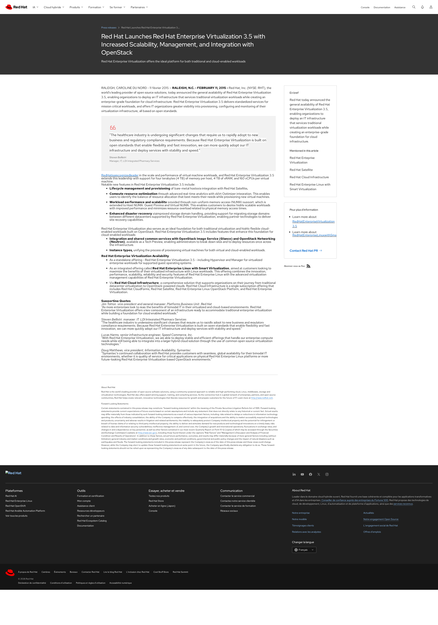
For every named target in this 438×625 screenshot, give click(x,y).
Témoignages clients (303, 525)
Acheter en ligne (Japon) (162, 505)
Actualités (368, 512)
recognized (122, 175)
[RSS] (308, 266)
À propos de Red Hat (27, 572)
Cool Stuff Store (161, 572)
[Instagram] (327, 475)
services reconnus (403, 503)
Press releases (109, 27)
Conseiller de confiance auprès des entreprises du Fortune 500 (354, 500)
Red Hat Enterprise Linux (18, 500)
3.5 (294, 226)
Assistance (399, 7)
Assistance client (86, 505)
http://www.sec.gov (147, 432)
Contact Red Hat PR (304, 251)
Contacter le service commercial (237, 495)
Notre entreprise (301, 512)
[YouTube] (302, 475)
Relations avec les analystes (306, 531)
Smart (334, 235)
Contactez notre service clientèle (237, 500)
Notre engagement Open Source (380, 519)
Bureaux (74, 572)
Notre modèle (299, 519)
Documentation (382, 7)
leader (134, 175)
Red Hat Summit (180, 572)
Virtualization (326, 221)
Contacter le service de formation (238, 505)
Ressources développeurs (90, 510)
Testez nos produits (159, 495)
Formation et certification (90, 495)
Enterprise (310, 221)
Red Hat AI (11, 495)
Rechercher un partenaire (90, 515)
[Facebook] (310, 475)
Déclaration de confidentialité (32, 583)
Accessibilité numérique (121, 583)
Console (365, 7)
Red (104, 175)
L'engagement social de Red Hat (380, 525)
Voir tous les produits (16, 515)
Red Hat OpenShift (15, 505)
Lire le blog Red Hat (113, 572)
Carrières (46, 572)
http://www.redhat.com (262, 398)
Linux (321, 235)
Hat (109, 175)
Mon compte (84, 500)
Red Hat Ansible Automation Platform (25, 510)
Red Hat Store (156, 500)
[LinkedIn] (294, 475)
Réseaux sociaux (229, 510)
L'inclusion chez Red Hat (137, 572)
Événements (60, 572)
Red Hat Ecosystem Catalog (92, 520)
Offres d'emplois (372, 531)
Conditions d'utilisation (61, 583)
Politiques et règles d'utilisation (90, 583)
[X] (319, 475)
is (113, 175)
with (327, 235)
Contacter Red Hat (90, 572)
